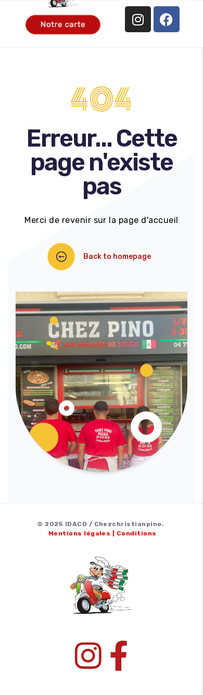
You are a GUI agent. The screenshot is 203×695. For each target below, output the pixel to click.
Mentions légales (79, 533)
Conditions (137, 533)
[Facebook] (167, 19)
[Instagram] (138, 19)
